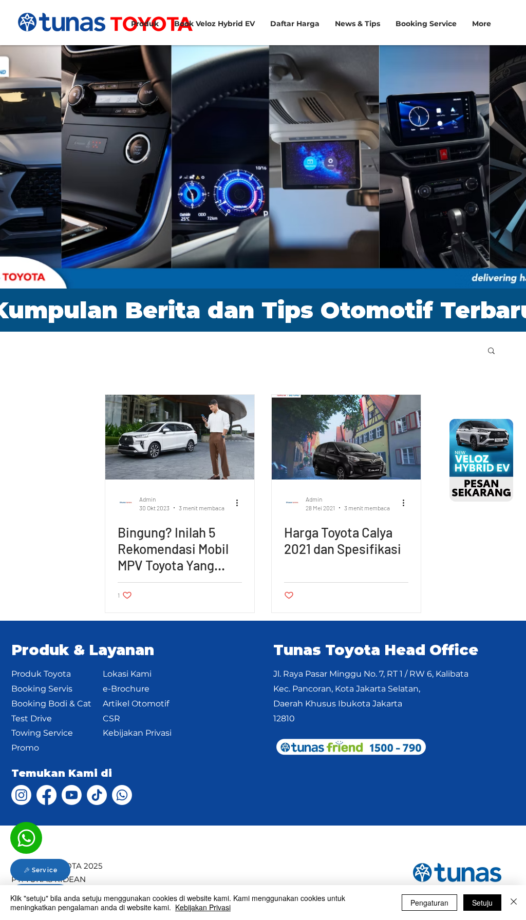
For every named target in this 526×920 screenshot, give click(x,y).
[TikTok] (97, 795)
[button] (426, 24)
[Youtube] (72, 795)
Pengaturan (429, 902)
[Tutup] (514, 902)
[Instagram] (21, 795)
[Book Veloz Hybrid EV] (481, 460)
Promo (25, 748)
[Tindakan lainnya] (240, 502)
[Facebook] (46, 795)
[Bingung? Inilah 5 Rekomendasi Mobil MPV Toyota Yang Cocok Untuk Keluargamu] (179, 437)
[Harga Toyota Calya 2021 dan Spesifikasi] (346, 437)
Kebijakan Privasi (203, 907)
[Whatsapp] (26, 838)
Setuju (482, 902)
